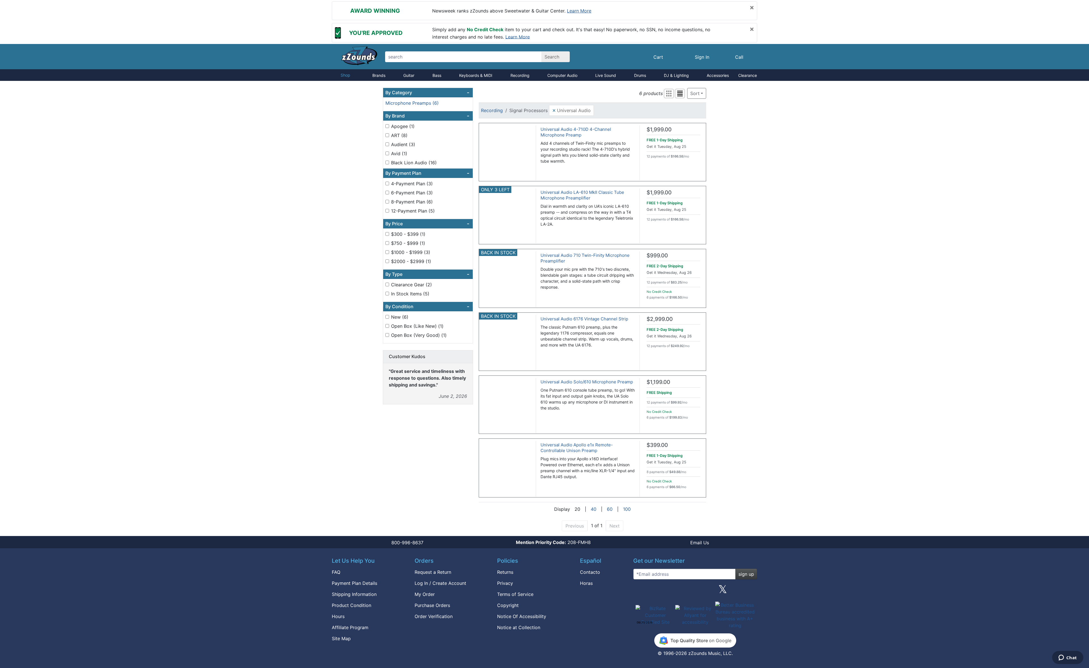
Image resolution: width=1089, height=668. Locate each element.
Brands (378, 75)
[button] (669, 93)
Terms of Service (515, 594)
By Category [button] (427, 92)
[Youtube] (750, 591)
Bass (436, 75)
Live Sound (605, 75)
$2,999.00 (660, 319)
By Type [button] (427, 274)
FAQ (336, 572)
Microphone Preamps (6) (412, 103)
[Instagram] (695, 591)
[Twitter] (722, 591)
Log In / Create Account (440, 583)
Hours (338, 616)
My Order (425, 594)
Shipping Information (354, 594)
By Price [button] (427, 223)
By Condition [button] (427, 306)
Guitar (408, 75)
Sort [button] (695, 93)
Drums (640, 75)
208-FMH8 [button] (553, 542)
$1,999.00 (659, 130)
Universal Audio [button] (571, 110)
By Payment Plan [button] (427, 173)
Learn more (579, 11)
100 (627, 509)
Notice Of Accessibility (521, 616)
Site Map (341, 638)
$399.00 (657, 445)
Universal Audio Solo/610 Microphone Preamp (587, 382)
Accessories (718, 75)
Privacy (505, 583)
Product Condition (351, 605)
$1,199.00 (658, 382)
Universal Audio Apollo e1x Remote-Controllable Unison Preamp (577, 447)
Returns (505, 572)
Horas (586, 583)
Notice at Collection (518, 627)
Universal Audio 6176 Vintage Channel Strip (584, 319)
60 (610, 509)
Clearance (747, 75)
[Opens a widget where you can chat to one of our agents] (1067, 658)
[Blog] (640, 591)
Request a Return (433, 572)
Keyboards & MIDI (475, 75)
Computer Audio (562, 75)
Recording (519, 75)
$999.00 (657, 256)
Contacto (590, 572)
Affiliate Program (350, 627)
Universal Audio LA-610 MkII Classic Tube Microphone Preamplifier (582, 195)
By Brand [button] (427, 115)
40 (593, 509)
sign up (746, 574)
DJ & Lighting (676, 75)
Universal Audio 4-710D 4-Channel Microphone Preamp (576, 132)
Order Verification (434, 616)
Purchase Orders (432, 605)
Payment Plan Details (354, 583)
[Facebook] (667, 591)
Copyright (508, 605)
